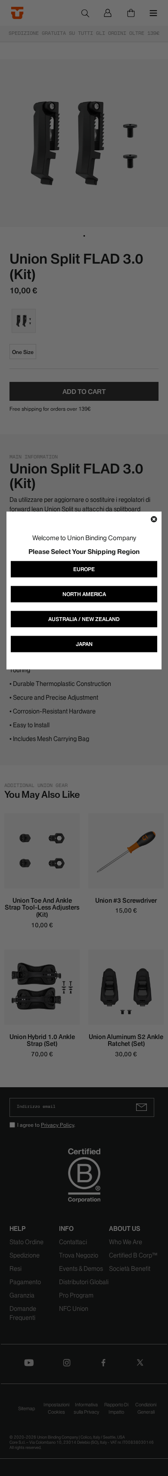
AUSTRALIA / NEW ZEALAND (84, 618)
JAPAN (84, 643)
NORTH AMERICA (84, 593)
